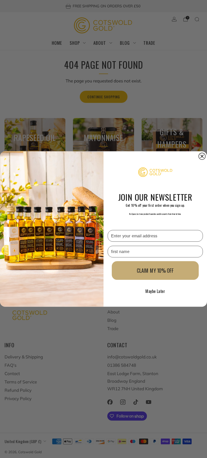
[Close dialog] (202, 156)
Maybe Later (155, 291)
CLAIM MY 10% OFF (155, 270)
